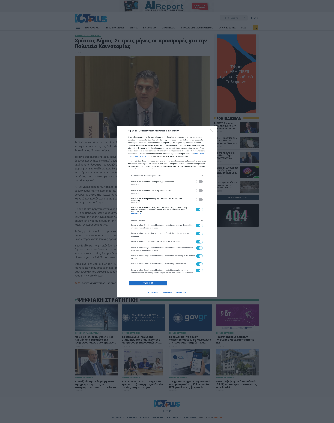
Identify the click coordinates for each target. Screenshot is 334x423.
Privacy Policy (181, 292)
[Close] (212, 130)
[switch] (199, 181)
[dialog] (167, 211)
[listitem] (167, 175)
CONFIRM (148, 283)
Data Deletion (152, 292)
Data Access (167, 292)
